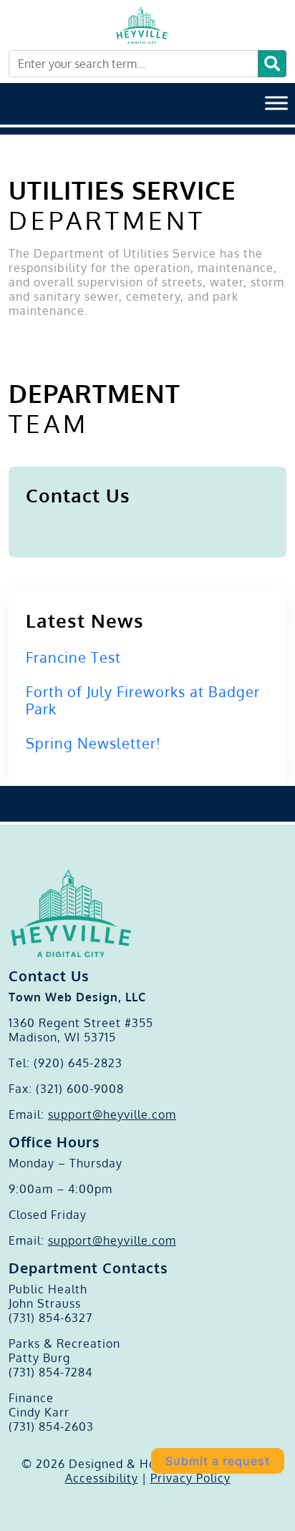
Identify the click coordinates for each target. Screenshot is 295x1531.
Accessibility (101, 1478)
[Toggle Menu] (276, 103)
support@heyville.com (112, 1114)
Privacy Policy (190, 1478)
